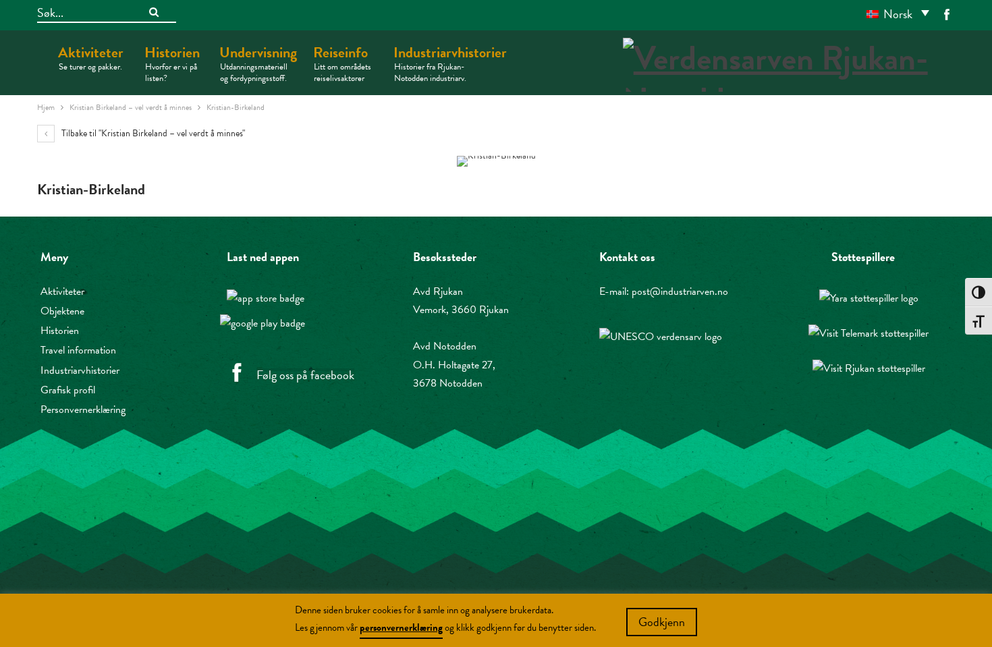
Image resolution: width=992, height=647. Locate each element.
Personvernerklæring (83, 409)
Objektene (62, 311)
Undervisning (258, 63)
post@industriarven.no (680, 291)
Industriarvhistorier (450, 63)
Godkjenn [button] (661, 622)
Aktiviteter (90, 57)
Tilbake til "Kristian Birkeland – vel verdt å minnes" (152, 133)
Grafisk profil (67, 390)
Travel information (78, 350)
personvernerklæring (401, 627)
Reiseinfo (342, 63)
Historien (172, 63)
